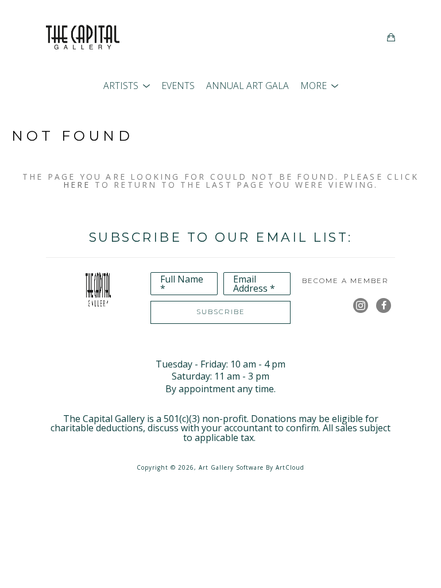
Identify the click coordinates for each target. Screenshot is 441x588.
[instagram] (360, 305)
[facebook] (383, 305)
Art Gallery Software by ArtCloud (251, 467)
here (77, 184)
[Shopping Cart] (391, 37)
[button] (126, 85)
